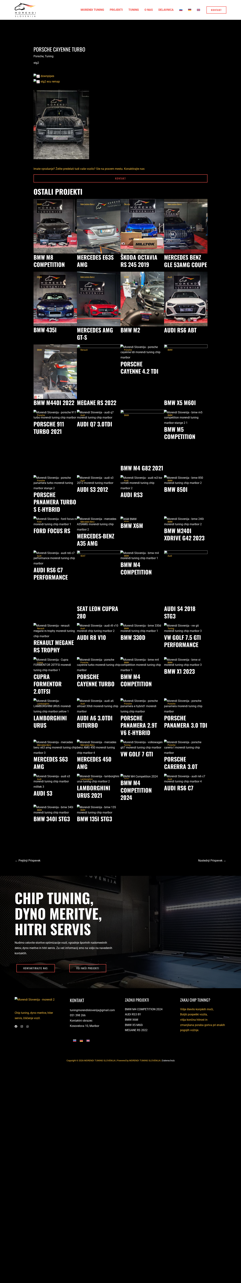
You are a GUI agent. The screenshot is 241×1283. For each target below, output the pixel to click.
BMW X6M (131, 1019)
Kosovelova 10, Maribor (84, 1026)
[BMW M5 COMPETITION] (186, 417)
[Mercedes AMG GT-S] (98, 298)
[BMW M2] (142, 298)
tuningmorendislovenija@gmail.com (92, 1010)
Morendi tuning (92, 9)
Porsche (39, 56)
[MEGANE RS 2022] (98, 371)
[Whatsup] (27, 1026)
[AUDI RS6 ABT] (186, 298)
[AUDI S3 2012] (98, 480)
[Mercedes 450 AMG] (98, 747)
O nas (148, 9)
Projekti (116, 9)
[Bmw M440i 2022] (55, 371)
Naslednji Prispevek (212, 860)
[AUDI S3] (55, 781)
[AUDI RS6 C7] (186, 778)
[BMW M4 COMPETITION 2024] (139, 776)
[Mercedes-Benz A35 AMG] (98, 524)
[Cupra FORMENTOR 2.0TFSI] (55, 664)
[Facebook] (16, 1026)
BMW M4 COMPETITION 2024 (143, 1009)
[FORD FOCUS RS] (55, 521)
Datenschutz (168, 1060)
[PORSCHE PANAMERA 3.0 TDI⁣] (186, 706)
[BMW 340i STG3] (55, 809)
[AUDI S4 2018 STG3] (186, 577)
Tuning (133, 9)
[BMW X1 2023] (186, 662)
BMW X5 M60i (134, 1025)
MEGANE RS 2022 (136, 1030)
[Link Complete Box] (142, 361)
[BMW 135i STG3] (98, 809)
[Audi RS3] (142, 482)
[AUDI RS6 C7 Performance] (55, 558)
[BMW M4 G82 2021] (142, 436)
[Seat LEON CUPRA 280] (98, 577)
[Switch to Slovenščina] (74, 1040)
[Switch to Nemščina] (189, 10)
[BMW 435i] (55, 298)
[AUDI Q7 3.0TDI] (98, 415)
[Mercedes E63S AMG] (98, 226)
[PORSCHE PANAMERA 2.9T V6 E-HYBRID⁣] (142, 706)
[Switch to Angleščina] (198, 10)
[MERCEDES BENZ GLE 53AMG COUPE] (186, 226)
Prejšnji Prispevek (27, 860)
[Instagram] (21, 1026)
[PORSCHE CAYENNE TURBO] (98, 664)
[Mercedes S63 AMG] (55, 747)
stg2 (36, 62)
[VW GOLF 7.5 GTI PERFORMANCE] (186, 628)
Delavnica (166, 9)
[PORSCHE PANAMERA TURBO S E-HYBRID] (55, 482)
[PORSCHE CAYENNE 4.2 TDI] (142, 352)
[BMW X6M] (128, 519)
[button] (216, 10)
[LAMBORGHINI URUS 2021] (98, 778)
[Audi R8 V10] (98, 628)
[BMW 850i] (186, 480)
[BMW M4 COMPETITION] (142, 555)
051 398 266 (78, 1015)
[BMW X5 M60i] (186, 371)
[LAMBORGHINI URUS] (55, 706)
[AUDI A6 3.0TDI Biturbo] (98, 706)
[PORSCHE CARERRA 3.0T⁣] (186, 747)
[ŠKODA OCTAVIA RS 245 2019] (142, 226)
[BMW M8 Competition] (55, 226)
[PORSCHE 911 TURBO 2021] (55, 415)
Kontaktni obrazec (81, 1020)
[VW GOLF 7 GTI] (142, 744)
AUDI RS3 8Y (133, 1014)
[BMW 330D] (142, 628)
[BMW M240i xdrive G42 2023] (186, 521)
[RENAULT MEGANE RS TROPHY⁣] (55, 630)
